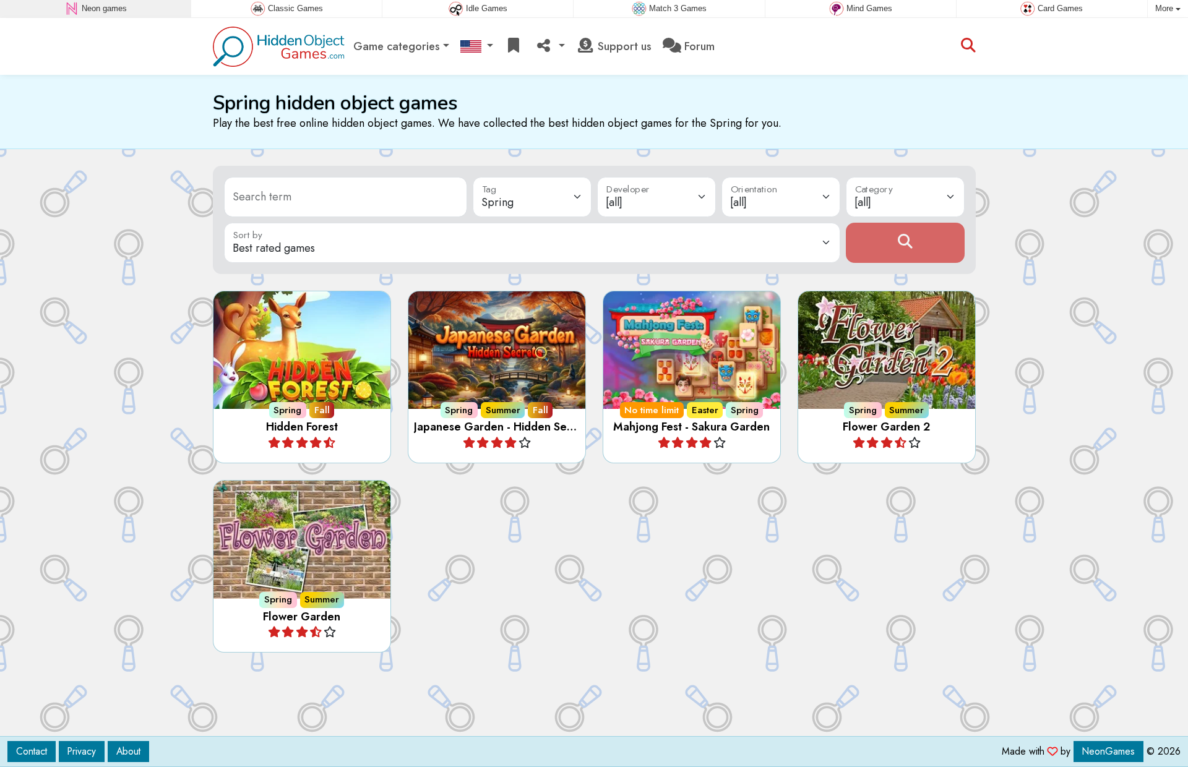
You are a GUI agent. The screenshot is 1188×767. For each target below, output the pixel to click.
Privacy (81, 751)
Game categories (396, 46)
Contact (31, 751)
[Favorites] (513, 47)
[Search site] (968, 46)
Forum (698, 46)
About (128, 751)
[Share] (549, 47)
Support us (623, 46)
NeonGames (1108, 751)
